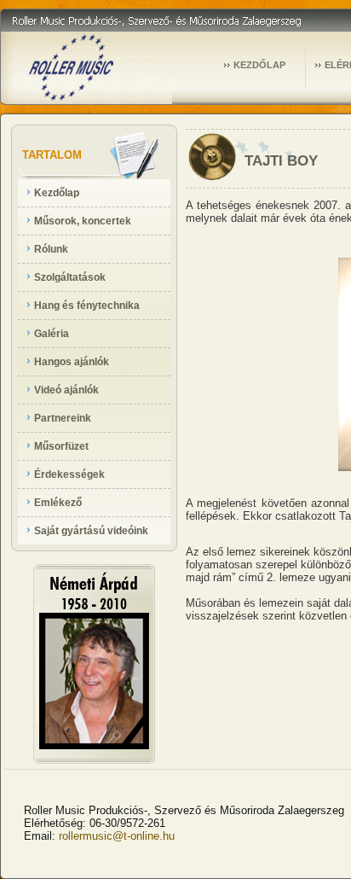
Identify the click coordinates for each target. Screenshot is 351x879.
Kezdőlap (56, 193)
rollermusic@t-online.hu (117, 836)
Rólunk (51, 249)
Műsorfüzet (61, 446)
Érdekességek (69, 474)
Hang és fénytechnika (87, 305)
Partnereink (62, 418)
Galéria (51, 334)
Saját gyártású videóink (91, 531)
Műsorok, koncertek (82, 221)
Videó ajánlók (66, 390)
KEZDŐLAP (259, 65)
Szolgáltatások (70, 277)
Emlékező (58, 503)
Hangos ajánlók (71, 362)
